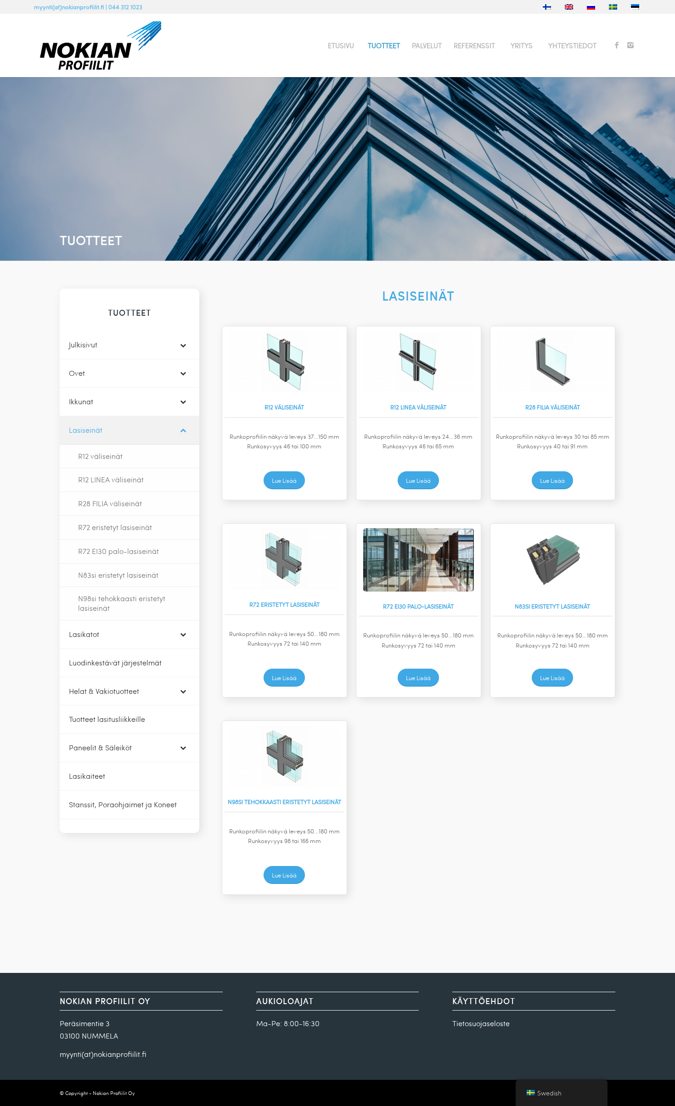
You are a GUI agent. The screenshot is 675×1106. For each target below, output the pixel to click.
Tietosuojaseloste (481, 1023)
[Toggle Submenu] (183, 345)
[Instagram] (630, 45)
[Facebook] (617, 45)
